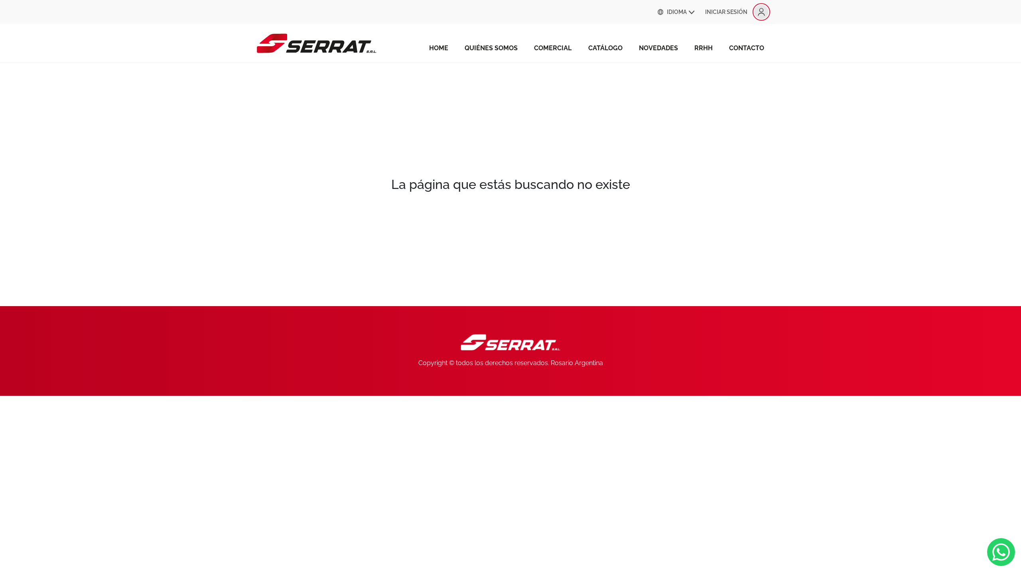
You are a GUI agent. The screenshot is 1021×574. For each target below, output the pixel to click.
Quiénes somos (491, 48)
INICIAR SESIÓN (726, 12)
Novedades (658, 48)
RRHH (703, 48)
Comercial (553, 48)
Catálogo (605, 48)
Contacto (746, 48)
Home (438, 48)
